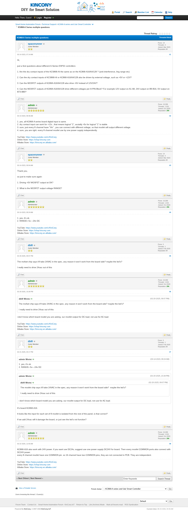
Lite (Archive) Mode (97, 505)
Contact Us (31, 505)
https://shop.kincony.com (39, 140)
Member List (143, 12)
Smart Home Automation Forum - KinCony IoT (56, 505)
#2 (170, 116)
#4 (170, 212)
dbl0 (30, 245)
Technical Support (49, 24)
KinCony (27, 509)
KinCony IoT (46, 509)
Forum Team (21, 505)
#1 (170, 54)
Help (170, 12)
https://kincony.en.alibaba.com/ (43, 142)
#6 (170, 291)
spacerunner (35, 44)
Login (39, 18)
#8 (170, 444)
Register (47, 18)
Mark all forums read (114, 505)
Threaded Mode (165, 37)
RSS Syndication (131, 505)
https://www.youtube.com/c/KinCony (41, 137)
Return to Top (81, 505)
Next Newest (35, 478)
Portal (117, 12)
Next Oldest (23, 478)
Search (129, 12)
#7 (170, 352)
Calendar (158, 12)
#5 (170, 256)
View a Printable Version (27, 488)
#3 (170, 165)
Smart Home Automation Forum (27, 24)
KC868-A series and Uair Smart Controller (74, 24)
